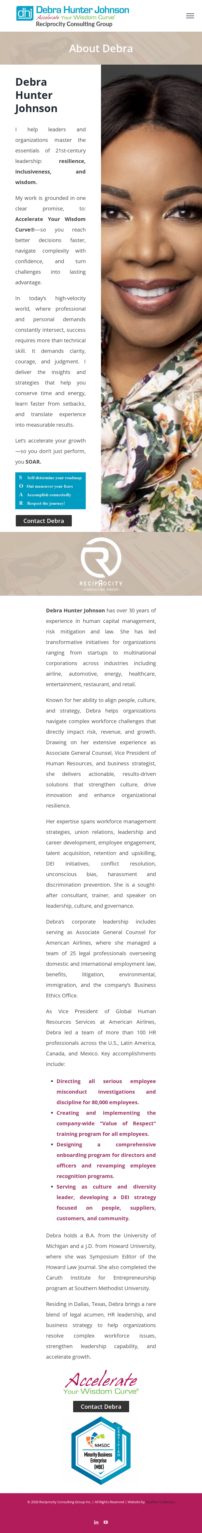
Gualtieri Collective (160, 1502)
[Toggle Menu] (190, 15)
